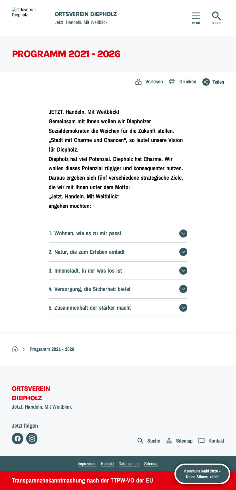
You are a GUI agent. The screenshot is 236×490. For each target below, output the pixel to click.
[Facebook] (17, 438)
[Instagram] (32, 438)
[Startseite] (15, 349)
